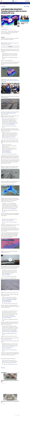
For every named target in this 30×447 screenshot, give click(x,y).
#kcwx (12, 273)
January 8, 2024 (15, 138)
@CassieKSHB (5, 300)
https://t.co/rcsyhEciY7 (6, 137)
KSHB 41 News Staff (4, 29)
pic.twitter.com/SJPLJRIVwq (13, 331)
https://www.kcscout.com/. (4, 114)
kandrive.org (10, 111)
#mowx (8, 273)
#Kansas (12, 316)
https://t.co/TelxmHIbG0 (6, 274)
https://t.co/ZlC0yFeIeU (11, 123)
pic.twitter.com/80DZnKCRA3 (12, 208)
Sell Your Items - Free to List (10, 372)
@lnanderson (9, 300)
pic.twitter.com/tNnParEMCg (7, 317)
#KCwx (4, 331)
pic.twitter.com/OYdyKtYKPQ (7, 152)
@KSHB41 (8, 299)
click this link (11, 39)
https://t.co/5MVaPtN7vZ (6, 151)
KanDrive (2, 181)
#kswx (10, 273)
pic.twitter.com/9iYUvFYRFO (12, 362)
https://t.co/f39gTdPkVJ (10, 220)
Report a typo (2, 367)
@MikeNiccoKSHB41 (13, 299)
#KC (10, 316)
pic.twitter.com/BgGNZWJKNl (10, 124)
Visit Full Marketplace (17, 372)
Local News (3, 6)
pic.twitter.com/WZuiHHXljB (7, 301)
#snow (9, 316)
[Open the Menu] (1, 1)
